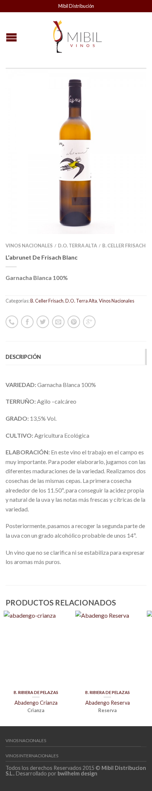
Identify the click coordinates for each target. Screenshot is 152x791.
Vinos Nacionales (29, 245)
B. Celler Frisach (124, 245)
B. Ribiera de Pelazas (36, 692)
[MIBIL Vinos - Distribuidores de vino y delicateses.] (77, 34)
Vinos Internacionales (32, 755)
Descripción (23, 357)
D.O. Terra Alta (77, 245)
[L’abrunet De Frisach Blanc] (76, 151)
